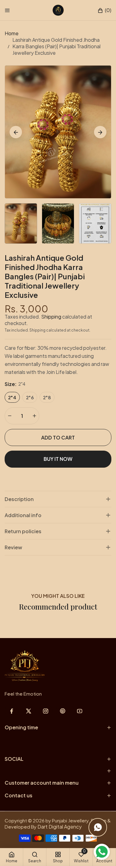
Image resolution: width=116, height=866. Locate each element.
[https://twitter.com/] (29, 711)
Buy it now (58, 459)
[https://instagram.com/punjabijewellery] (46, 711)
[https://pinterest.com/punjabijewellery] (63, 711)
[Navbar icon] (7, 10)
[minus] (9, 416)
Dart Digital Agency (59, 826)
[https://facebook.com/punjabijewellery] (12, 711)
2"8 (47, 397)
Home (12, 33)
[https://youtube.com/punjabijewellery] (80, 711)
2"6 (30, 397)
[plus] (34, 416)
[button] (104, 10)
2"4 (12, 397)
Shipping (51, 316)
